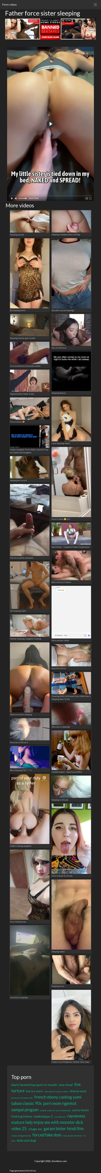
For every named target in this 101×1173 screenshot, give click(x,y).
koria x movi (34, 1091)
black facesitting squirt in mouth (34, 1085)
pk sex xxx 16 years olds (22, 1097)
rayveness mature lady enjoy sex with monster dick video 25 (48, 1122)
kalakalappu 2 (43, 1116)
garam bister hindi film (64, 1128)
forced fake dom (46, 1134)
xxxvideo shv (60, 1116)
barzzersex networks (72, 1135)
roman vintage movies (21, 1135)
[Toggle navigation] (95, 4)
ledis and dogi (26, 1140)
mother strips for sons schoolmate (55, 1110)
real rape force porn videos (56, 1091)
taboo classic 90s (26, 1103)
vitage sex (35, 1129)
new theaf (66, 1085)
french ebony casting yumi (58, 1096)
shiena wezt (78, 1091)
